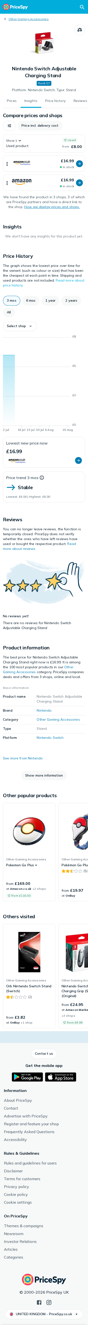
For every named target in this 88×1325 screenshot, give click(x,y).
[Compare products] (79, 30)
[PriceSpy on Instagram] (49, 1302)
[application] (44, 384)
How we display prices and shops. (52, 207)
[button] (9, 126)
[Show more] (7, 164)
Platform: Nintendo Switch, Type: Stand (44, 90)
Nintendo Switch (50, 737)
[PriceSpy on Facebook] (39, 1302)
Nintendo (44, 710)
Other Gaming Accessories (29, 19)
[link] (29, 852)
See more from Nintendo (23, 758)
